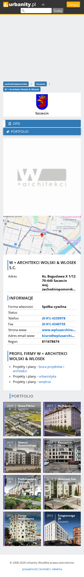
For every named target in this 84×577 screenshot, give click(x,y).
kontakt (44, 569)
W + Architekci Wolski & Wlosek (22, 89)
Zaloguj (73, 4)
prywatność (29, 569)
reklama (57, 569)
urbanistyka (47, 376)
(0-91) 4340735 (53, 324)
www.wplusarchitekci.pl (62, 330)
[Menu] (43, 4)
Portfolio (19, 131)
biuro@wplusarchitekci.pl (63, 335)
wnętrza (45, 382)
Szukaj (58, 10)
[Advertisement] (42, 47)
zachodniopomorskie (16, 83)
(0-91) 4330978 (53, 318)
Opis (16, 123)
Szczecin (40, 83)
